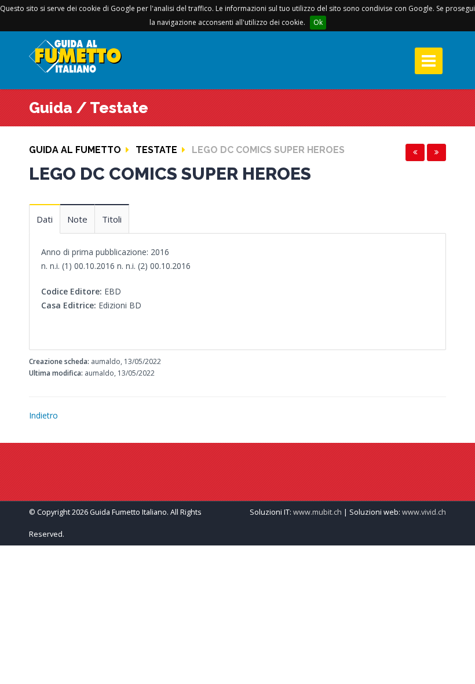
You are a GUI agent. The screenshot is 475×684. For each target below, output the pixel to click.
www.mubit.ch (317, 512)
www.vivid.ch (424, 512)
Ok (318, 22)
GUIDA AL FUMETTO (75, 149)
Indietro (43, 415)
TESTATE (156, 149)
